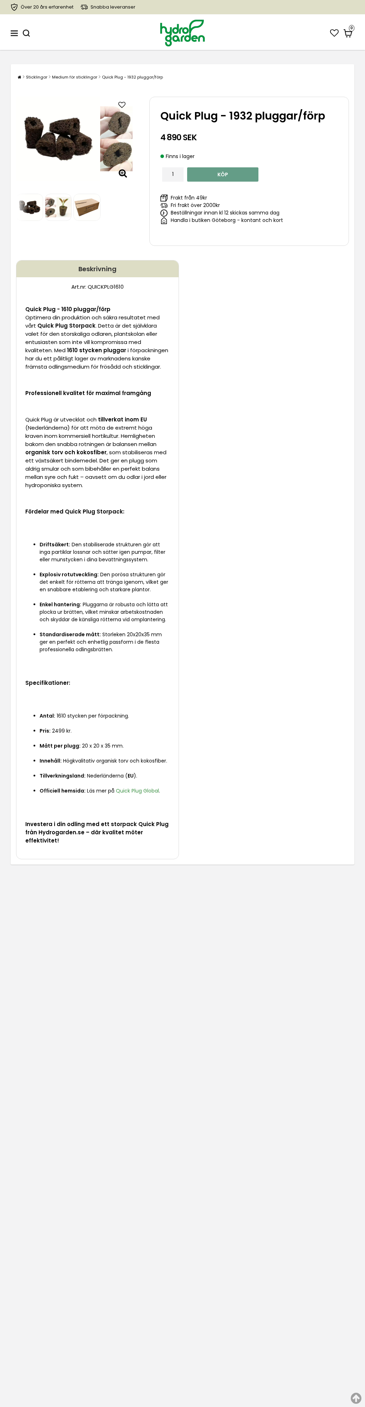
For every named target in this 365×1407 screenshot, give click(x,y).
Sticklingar (36, 77)
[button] (334, 33)
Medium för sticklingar (74, 77)
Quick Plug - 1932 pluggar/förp (132, 77)
